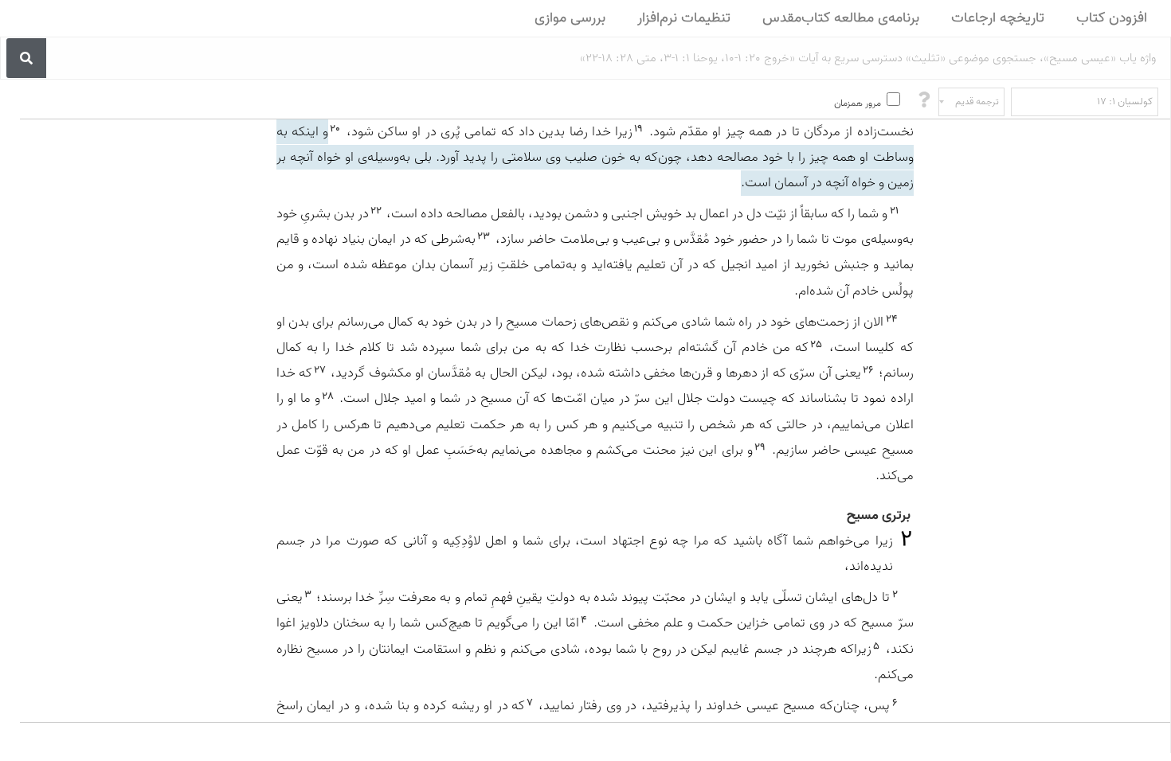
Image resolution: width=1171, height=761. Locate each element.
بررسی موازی (570, 17)
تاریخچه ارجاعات (997, 17)
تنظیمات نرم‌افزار (683, 17)
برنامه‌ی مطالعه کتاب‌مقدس (840, 17)
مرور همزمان (857, 103)
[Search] (26, 58)
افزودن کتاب (1111, 17)
